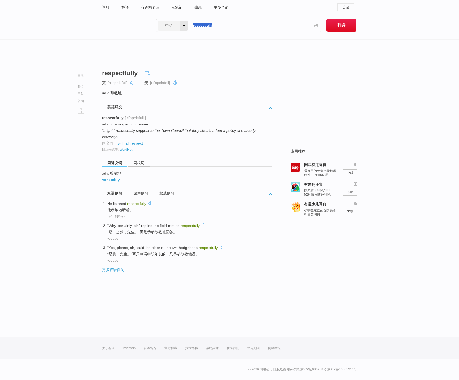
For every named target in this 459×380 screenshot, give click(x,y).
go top (81, 111)
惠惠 (198, 7)
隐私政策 (279, 369)
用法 (81, 94)
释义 (81, 86)
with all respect (130, 143)
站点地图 (253, 348)
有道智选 (150, 348)
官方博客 (170, 348)
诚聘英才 (212, 348)
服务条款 (293, 369)
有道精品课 (150, 7)
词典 (105, 7)
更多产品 (221, 7)
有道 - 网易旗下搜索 (124, 25)
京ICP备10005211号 (342, 369)
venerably (111, 180)
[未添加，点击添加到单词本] (148, 72)
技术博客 (191, 348)
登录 (346, 7)
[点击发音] (149, 204)
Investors (129, 348)
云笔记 (176, 7)
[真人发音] (132, 82)
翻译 (125, 7)
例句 (81, 101)
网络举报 (274, 348)
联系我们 (233, 348)
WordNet (126, 149)
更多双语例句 (113, 270)
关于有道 (108, 348)
